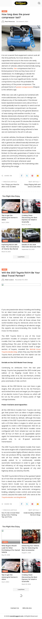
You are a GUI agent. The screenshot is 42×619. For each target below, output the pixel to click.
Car (15, 68)
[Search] (39, 3)
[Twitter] (27, 176)
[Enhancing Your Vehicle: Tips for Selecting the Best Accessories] (31, 537)
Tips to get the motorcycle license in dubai (10, 217)
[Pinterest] (32, 176)
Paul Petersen (10, 21)
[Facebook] (21, 176)
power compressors (24, 87)
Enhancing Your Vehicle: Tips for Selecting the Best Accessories (30, 548)
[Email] (38, 176)
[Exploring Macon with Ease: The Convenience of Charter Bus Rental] (11, 235)
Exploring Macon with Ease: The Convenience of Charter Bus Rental (10, 247)
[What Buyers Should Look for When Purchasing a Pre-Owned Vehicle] (11, 537)
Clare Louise (9, 280)
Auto (4, 11)
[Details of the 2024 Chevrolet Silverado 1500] (31, 235)
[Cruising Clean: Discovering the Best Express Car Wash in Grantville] (31, 206)
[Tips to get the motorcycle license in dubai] (11, 206)
